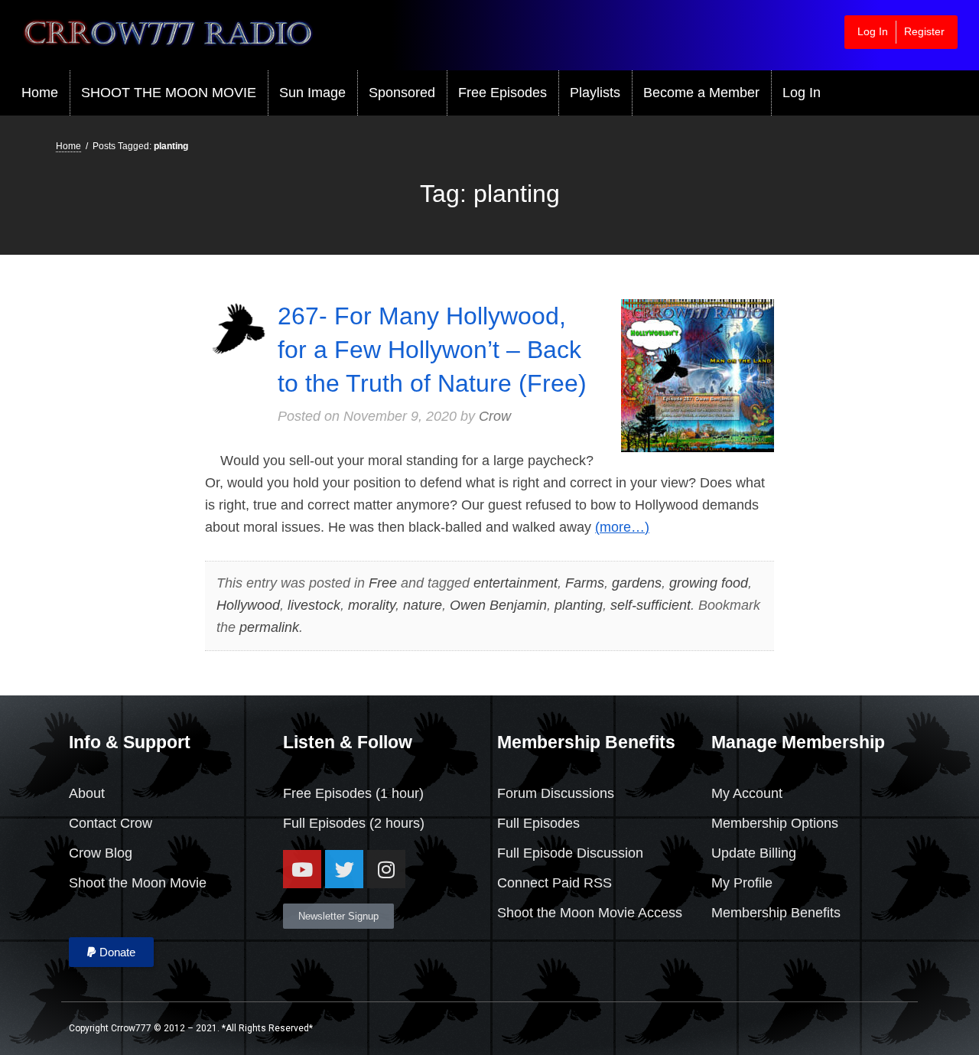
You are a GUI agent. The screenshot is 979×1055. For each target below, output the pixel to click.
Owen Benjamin (498, 605)
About (87, 793)
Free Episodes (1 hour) (353, 793)
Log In (872, 31)
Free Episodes (502, 92)
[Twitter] (344, 869)
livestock (314, 605)
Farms (584, 583)
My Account (746, 793)
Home (39, 92)
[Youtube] (302, 869)
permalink (269, 627)
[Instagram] (386, 869)
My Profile (741, 883)
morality (371, 605)
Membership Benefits (776, 912)
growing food (708, 583)
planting (579, 605)
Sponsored (402, 92)
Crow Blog (100, 853)
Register (924, 31)
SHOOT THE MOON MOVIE (168, 92)
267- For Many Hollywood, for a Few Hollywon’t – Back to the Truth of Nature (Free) (432, 349)
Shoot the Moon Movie (138, 883)
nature (422, 605)
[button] (111, 952)
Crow (495, 416)
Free (383, 583)
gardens (637, 583)
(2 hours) (395, 823)
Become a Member (701, 92)
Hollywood (248, 605)
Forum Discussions (555, 793)
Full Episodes (324, 823)
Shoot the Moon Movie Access (589, 912)
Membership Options (774, 823)
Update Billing (753, 853)
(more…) (622, 527)
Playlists (595, 92)
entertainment (515, 583)
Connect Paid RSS (554, 883)
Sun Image (312, 92)
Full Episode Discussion (570, 853)
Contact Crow (110, 823)
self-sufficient (650, 605)
